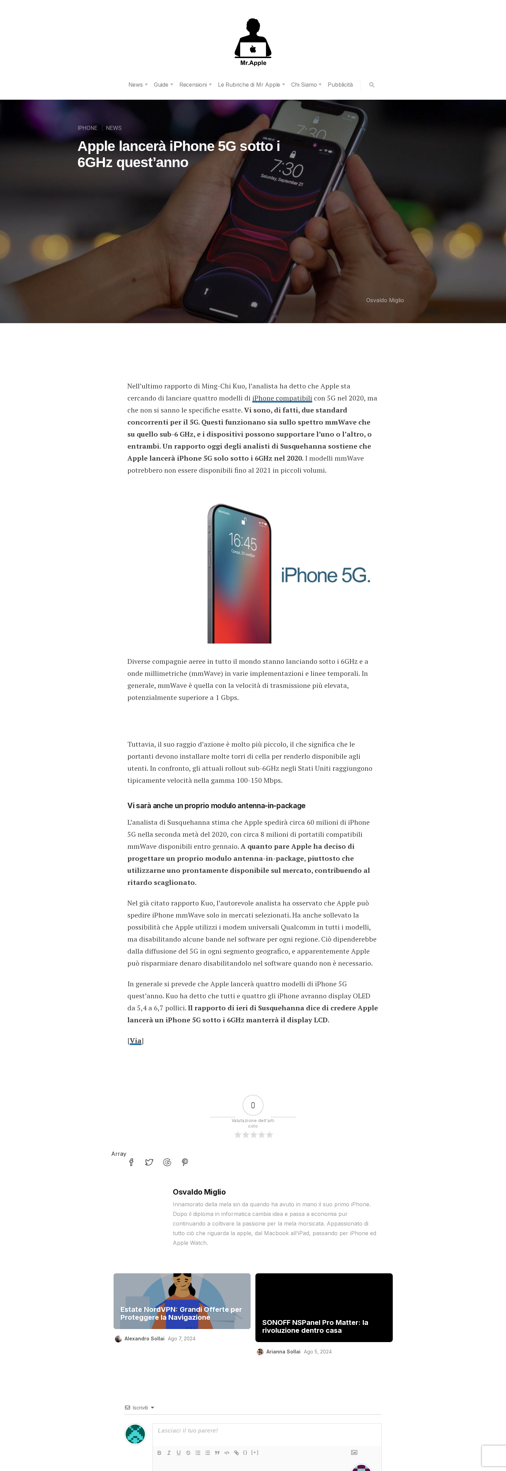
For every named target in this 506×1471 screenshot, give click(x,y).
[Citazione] (217, 1453)
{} (245, 1452)
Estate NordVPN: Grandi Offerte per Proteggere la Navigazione (181, 1313)
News (135, 84)
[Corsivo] (169, 1453)
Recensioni (193, 84)
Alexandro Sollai (145, 1338)
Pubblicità (340, 84)
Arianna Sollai (283, 1351)
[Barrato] (188, 1453)
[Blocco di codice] (227, 1453)
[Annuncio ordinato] (198, 1453)
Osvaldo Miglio (385, 300)
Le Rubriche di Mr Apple (249, 84)
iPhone (87, 127)
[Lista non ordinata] (207, 1453)
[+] (255, 1452)
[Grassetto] (159, 1453)
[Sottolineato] (178, 1453)
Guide (161, 84)
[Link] (236, 1453)
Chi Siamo (304, 84)
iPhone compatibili (282, 398)
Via (135, 1040)
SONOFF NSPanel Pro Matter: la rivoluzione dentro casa (315, 1327)
